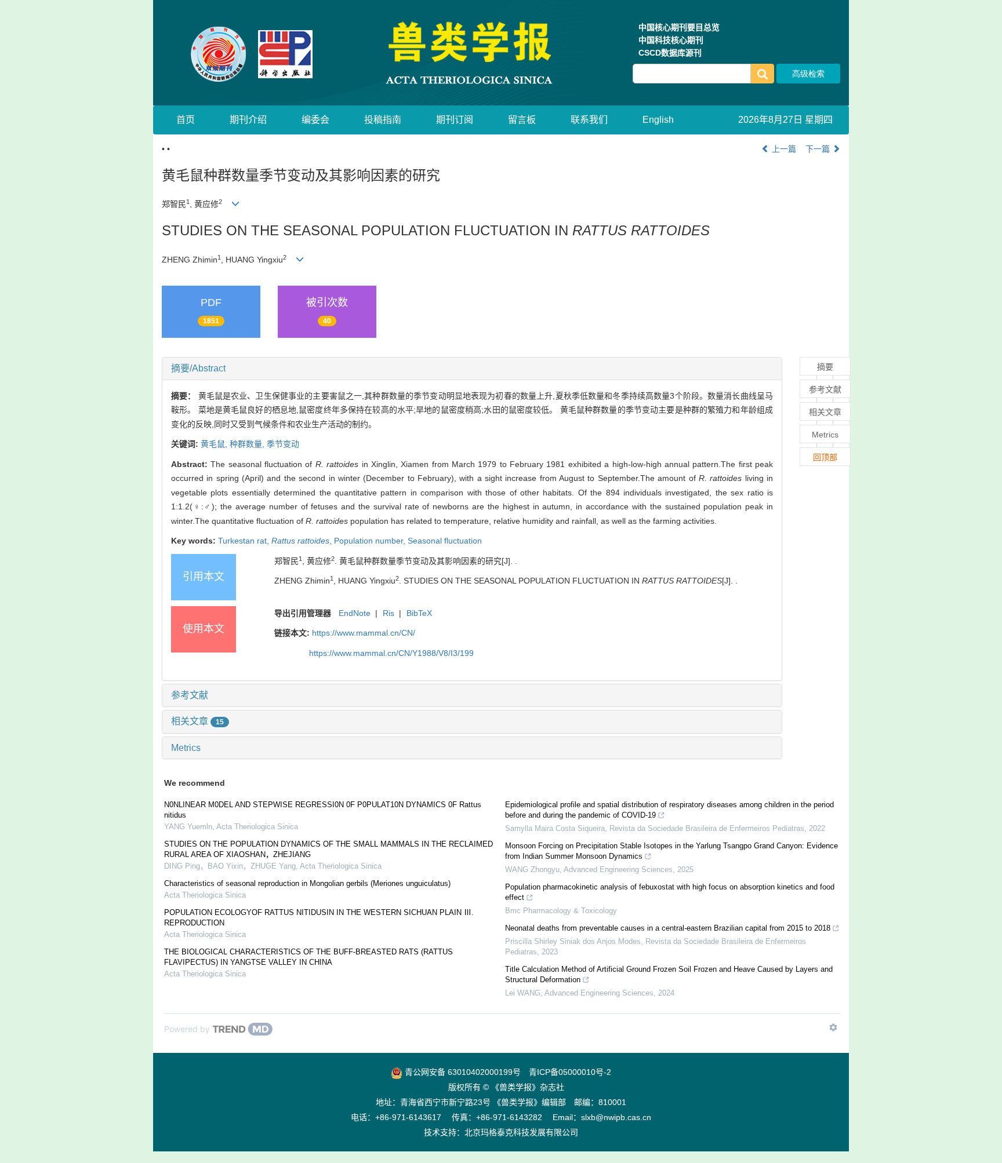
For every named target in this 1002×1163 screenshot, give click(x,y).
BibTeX (419, 613)
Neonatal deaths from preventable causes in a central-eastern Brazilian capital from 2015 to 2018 (667, 928)
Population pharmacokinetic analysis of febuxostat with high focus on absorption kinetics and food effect (669, 892)
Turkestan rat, (244, 540)
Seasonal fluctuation (445, 540)
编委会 (315, 120)
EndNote (355, 613)
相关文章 (197, 721)
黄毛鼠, (215, 444)
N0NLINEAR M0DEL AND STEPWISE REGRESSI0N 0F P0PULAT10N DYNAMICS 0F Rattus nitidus (322, 809)
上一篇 (782, 149)
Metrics (186, 748)
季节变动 (283, 444)
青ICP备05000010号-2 (570, 1072)
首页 (185, 120)
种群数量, (248, 444)
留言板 (522, 120)
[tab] (472, 369)
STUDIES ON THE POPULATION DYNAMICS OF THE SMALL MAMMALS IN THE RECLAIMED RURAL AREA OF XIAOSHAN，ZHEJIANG (328, 849)
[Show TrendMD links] (833, 1027)
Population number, (371, 540)
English (658, 120)
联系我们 (589, 120)
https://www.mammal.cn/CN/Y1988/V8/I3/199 (391, 653)
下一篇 (818, 149)
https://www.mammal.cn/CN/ (363, 632)
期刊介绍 (248, 120)
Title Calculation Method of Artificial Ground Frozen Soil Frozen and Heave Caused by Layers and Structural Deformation (669, 974)
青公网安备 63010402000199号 (461, 1072)
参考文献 (189, 695)
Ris (388, 613)
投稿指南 (382, 120)
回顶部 (825, 457)
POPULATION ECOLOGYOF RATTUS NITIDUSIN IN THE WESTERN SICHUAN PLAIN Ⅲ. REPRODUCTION (319, 917)
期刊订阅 (454, 120)
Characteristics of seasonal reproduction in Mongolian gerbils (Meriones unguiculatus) (307, 883)
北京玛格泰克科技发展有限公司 (521, 1132)
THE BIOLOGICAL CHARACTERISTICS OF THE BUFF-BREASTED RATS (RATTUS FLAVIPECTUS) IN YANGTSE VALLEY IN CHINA (308, 957)
